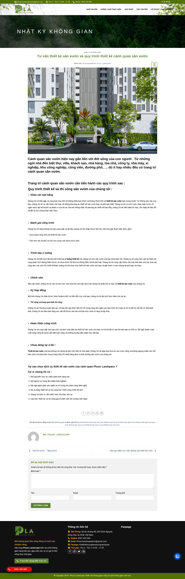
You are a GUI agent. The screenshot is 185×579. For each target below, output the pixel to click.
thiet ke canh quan (110, 422)
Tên (32, 493)
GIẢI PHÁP (129, 9)
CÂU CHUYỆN (142, 9)
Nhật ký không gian (92, 52)
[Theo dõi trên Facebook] (162, 2)
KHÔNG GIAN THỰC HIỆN (111, 9)
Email (75, 493)
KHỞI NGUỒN (91, 9)
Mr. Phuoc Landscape (102, 63)
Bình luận (36, 471)
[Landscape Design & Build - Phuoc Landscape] (31, 9)
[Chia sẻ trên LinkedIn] (102, 413)
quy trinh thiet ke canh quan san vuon (90, 422)
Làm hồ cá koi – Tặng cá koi (44, 450)
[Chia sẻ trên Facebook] (83, 413)
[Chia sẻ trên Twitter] (88, 413)
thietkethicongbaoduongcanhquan (94, 544)
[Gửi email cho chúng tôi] (169, 2)
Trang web (120, 493)
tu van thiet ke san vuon (90, 425)
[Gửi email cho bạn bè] (92, 413)
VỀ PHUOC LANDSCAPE (161, 9)
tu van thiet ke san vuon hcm (109, 425)
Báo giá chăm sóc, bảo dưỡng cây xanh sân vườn (131, 450)
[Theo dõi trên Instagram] (164, 2)
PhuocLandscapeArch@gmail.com (92, 541)
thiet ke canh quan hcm (126, 422)
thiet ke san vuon (75, 425)
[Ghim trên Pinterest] (97, 413)
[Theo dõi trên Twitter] (167, 2)
